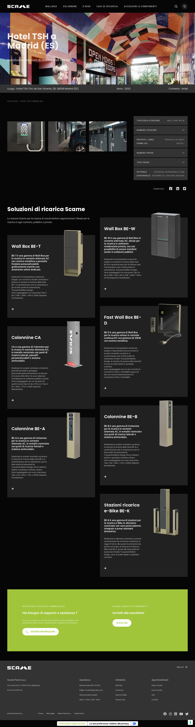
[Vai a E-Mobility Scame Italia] (18, 6)
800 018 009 (95, 685)
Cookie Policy (79, 713)
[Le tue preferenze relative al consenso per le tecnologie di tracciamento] (190, 722)
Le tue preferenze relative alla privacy (109, 723)
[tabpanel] (26, 136)
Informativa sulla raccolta (72, 723)
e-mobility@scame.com (94, 690)
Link (51, 276)
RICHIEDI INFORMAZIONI (43, 631)
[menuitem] (51, 6)
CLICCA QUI (122, 623)
